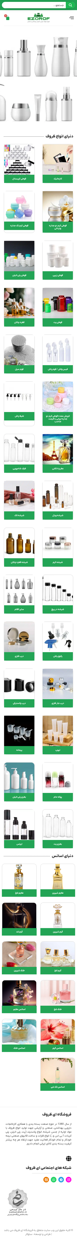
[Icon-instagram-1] (68, 1179)
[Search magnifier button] (70, 5)
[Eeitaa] (46, 1179)
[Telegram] (61, 1179)
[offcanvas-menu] (71, 18)
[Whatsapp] (53, 1179)
